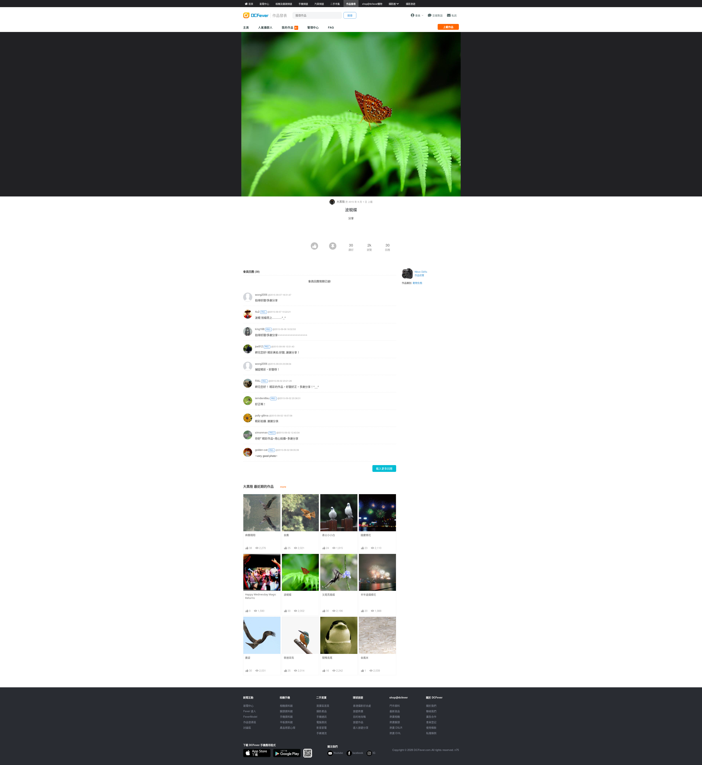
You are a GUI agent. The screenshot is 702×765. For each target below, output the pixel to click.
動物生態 (417, 283)
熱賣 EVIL (395, 733)
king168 (259, 329)
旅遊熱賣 (358, 711)
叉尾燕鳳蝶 (328, 594)
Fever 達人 (249, 711)
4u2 (257, 311)
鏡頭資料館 (286, 711)
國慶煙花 (366, 535)
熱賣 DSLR (396, 727)
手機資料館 (286, 716)
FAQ (331, 27)
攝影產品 (321, 711)
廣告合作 (431, 716)
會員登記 (431, 722)
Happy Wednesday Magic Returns (260, 596)
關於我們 (431, 705)
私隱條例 (431, 733)
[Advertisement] (351, 232)
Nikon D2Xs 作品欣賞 (421, 273)
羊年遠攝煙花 (368, 594)
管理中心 (313, 27)
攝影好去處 (362, 705)
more (283, 486)
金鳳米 (364, 657)
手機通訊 (321, 716)
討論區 (247, 727)
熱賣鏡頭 (395, 722)
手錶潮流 (321, 733)
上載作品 (448, 27)
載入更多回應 (384, 468)
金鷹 (286, 535)
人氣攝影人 (265, 27)
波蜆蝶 (287, 594)
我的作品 (289, 27)
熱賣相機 (395, 716)
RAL (257, 380)
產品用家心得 (287, 727)
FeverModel (250, 716)
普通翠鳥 (289, 657)
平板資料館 (286, 722)
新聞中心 (248, 705)
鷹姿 (247, 657)
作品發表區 (249, 722)
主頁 (246, 27)
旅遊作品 (358, 722)
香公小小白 (328, 535)
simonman (261, 432)
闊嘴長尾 (327, 657)
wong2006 (261, 294)
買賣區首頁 (322, 705)
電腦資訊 (321, 722)
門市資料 (395, 705)
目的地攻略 (359, 716)
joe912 (259, 346)
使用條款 (431, 727)
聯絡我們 (431, 711)
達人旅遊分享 (360, 727)
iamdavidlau (262, 398)
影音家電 (321, 727)
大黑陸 (341, 201)
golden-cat (261, 450)
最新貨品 (395, 711)
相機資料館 (286, 705)
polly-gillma (261, 415)
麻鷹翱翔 (250, 535)
